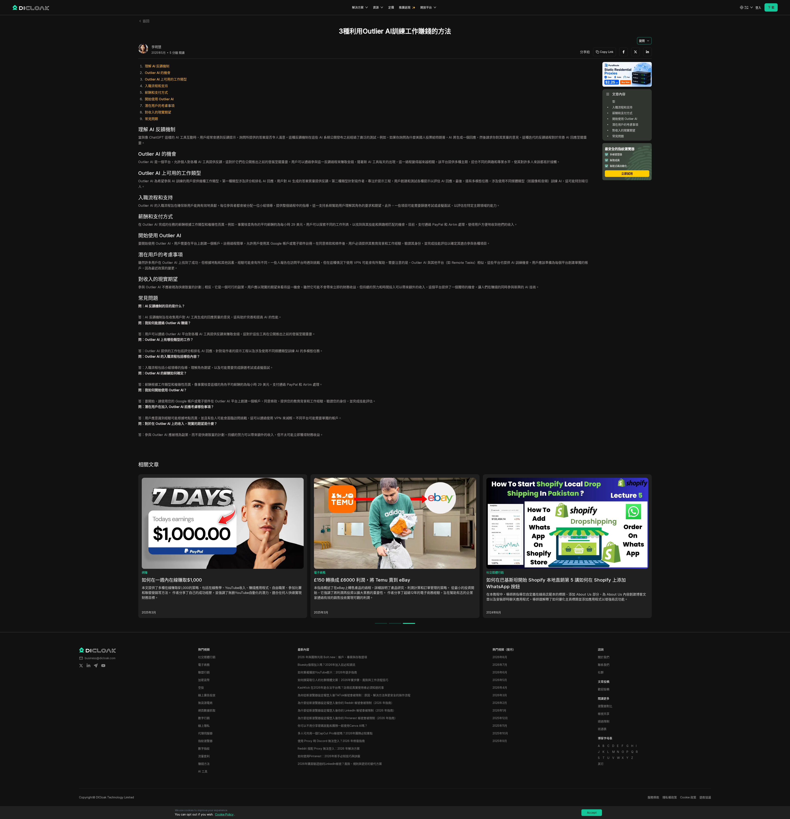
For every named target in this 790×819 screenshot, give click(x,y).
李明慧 (156, 47)
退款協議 (705, 797)
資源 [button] (376, 7)
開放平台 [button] (426, 7)
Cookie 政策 (688, 797)
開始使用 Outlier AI (159, 99)
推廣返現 (404, 7)
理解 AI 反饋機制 (157, 66)
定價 (391, 7)
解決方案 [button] (358, 7)
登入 (758, 7)
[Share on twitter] (81, 666)
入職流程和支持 (156, 86)
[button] (746, 7)
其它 (601, 763)
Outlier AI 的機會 (157, 73)
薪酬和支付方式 (156, 92)
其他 (145, 572)
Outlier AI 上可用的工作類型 (166, 79)
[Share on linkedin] (88, 666)
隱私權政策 (669, 797)
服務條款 (653, 797)
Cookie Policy (224, 814)
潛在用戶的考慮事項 (159, 106)
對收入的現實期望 (158, 112)
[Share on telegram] (96, 666)
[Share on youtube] (103, 666)
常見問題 (151, 119)
